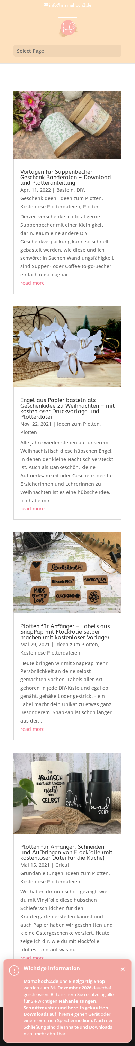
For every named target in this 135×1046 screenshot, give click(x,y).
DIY (80, 190)
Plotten (91, 206)
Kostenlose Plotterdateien (50, 206)
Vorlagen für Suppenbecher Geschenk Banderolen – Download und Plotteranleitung (65, 177)
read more (32, 282)
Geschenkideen (38, 198)
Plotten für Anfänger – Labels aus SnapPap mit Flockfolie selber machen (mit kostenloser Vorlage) (65, 632)
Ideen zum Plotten (80, 198)
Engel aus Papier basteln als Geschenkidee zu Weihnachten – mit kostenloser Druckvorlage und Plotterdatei (67, 408)
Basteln (65, 190)
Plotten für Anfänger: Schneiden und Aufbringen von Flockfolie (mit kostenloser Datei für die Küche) (66, 852)
